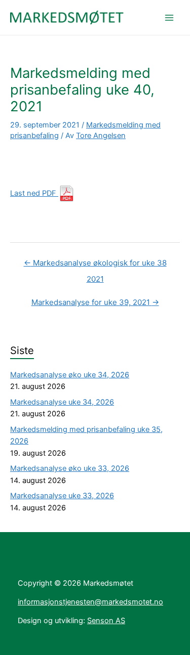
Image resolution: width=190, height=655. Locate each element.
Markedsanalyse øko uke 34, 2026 (69, 374)
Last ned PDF (34, 193)
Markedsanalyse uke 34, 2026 (62, 402)
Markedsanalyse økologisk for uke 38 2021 (95, 265)
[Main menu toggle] (169, 17)
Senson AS (106, 620)
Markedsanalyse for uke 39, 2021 (95, 302)
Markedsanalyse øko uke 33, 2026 (69, 468)
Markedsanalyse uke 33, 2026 (62, 495)
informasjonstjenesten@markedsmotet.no (90, 601)
